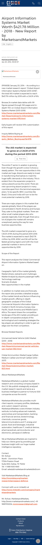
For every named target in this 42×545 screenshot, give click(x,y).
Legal (9, 538)
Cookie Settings (30, 538)
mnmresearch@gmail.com (25, 504)
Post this (22, 159)
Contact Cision (21, 519)
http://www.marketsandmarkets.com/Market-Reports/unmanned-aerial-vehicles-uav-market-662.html (21, 346)
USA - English (7, 44)
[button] (33, 3)
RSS (22, 538)
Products (21, 521)
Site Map (15, 538)
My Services (20, 525)
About (21, 523)
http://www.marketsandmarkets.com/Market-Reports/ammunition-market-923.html (21, 366)
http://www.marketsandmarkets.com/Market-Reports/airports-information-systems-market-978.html (21, 116)
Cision (24, 542)
